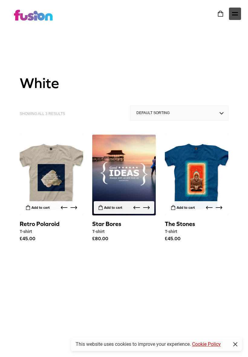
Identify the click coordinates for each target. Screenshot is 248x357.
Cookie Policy (206, 344)
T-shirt (26, 231)
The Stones (180, 223)
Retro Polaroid (40, 223)
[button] (64, 207)
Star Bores (106, 223)
